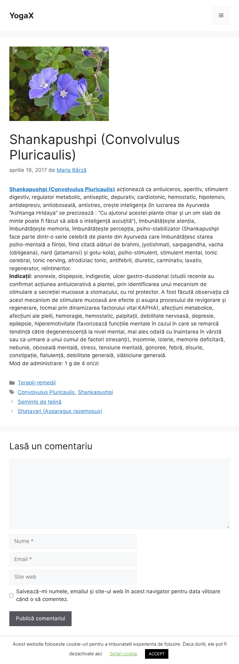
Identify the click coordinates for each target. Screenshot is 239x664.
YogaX (21, 15)
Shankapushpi (95, 392)
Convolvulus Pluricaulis (46, 392)
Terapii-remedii (37, 382)
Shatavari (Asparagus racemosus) (60, 411)
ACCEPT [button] (157, 653)
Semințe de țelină (40, 402)
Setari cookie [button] (123, 654)
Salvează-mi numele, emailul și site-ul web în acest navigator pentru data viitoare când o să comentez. (118, 595)
